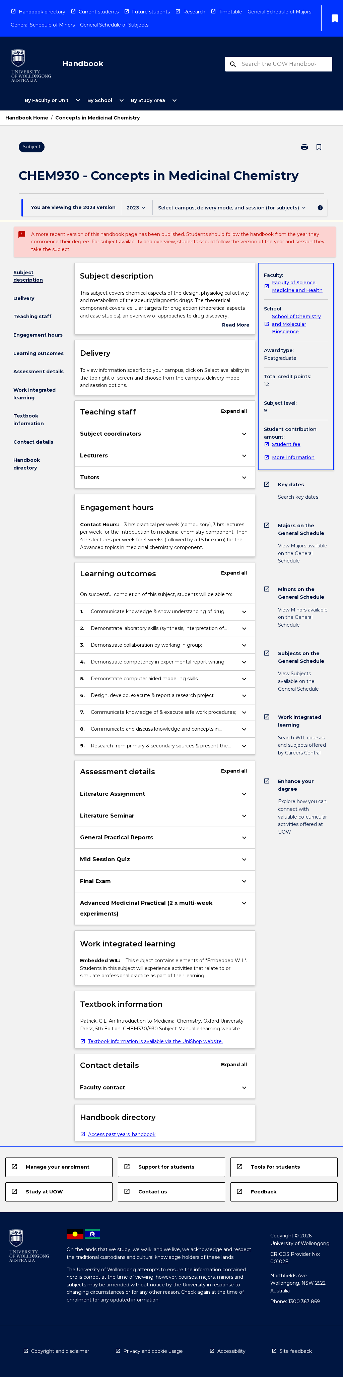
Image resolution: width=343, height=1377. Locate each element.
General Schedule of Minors (43, 25)
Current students (99, 12)
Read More (236, 325)
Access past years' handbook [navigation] (121, 1134)
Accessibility (231, 1351)
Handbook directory (42, 12)
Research (194, 12)
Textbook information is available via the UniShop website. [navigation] (155, 1041)
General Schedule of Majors (279, 12)
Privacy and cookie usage (153, 1351)
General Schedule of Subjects (114, 25)
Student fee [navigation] (286, 444)
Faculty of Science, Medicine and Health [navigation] (297, 286)
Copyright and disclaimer (60, 1351)
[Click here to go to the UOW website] (31, 67)
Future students (151, 12)
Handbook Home (26, 118)
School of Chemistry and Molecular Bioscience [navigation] (296, 324)
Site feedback (296, 1351)
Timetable (230, 12)
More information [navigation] (293, 457)
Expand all (234, 411)
